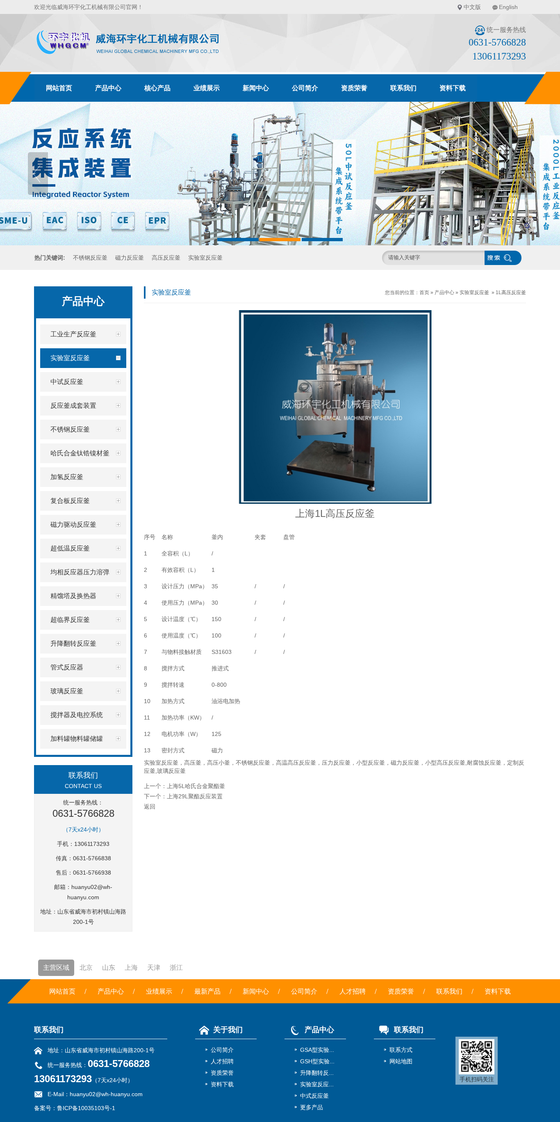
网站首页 (59, 88)
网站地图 (400, 1061)
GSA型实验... (317, 1050)
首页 (424, 292)
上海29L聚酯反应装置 (195, 796)
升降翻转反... (317, 1072)
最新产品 (207, 991)
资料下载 (452, 88)
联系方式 (400, 1050)
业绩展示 (206, 88)
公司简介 (305, 88)
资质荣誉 (354, 88)
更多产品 (311, 1107)
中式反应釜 (314, 1095)
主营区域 (56, 967)
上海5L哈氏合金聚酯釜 (196, 786)
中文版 (472, 7)
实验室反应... (317, 1084)
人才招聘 (352, 991)
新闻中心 (256, 88)
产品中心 (108, 88)
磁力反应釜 (129, 257)
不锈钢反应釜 (90, 257)
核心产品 (157, 88)
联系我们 (403, 88)
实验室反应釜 (205, 257)
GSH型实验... (317, 1061)
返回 (149, 806)
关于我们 (228, 1030)
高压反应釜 (166, 257)
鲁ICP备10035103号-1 (86, 1108)
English (508, 7)
